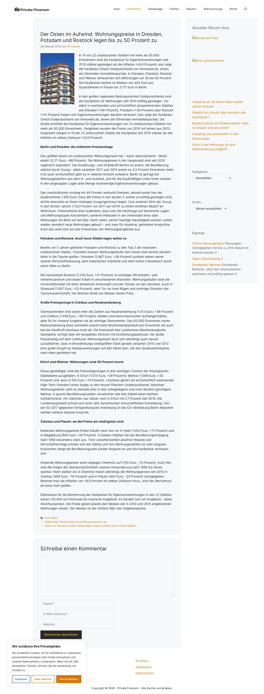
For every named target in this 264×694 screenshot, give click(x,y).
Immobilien (134, 9)
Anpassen (21, 679)
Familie (174, 9)
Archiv (196, 202)
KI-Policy (142, 661)
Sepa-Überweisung (206, 258)
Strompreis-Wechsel (206, 265)
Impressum (143, 667)
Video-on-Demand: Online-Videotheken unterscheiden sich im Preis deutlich (90, 525)
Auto (117, 9)
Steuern (191, 9)
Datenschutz (145, 673)
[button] (246, 9)
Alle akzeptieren (68, 679)
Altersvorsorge (213, 9)
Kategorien (200, 172)
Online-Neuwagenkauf (208, 243)
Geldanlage (155, 9)
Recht (233, 9)
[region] (46, 664)
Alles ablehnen (43, 679)
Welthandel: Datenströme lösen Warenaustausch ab (76, 521)
